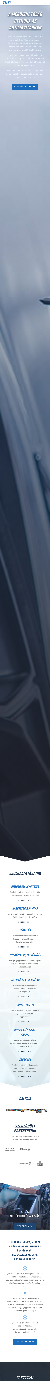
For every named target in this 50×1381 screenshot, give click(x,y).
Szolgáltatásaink (25, 86)
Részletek (23, 900)
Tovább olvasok (25, 1341)
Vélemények (25, 1226)
